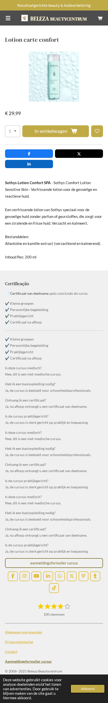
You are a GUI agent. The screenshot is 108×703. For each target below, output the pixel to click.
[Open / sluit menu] (8, 18)
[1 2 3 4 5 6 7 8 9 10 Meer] (12, 131)
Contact (11, 651)
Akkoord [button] (87, 689)
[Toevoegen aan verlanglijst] (97, 131)
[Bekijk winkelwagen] (99, 18)
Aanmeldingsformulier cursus (28, 661)
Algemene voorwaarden (23, 632)
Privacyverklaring (19, 642)
